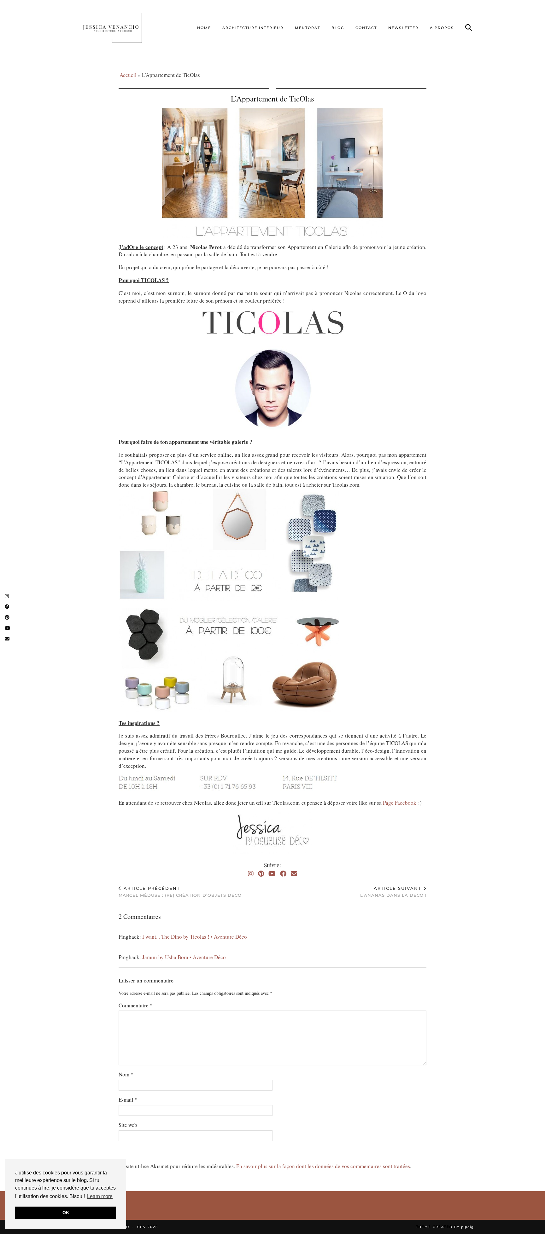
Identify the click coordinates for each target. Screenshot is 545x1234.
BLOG (337, 28)
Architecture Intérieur (253, 28)
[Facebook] (283, 873)
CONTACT (366, 28)
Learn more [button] (100, 1196)
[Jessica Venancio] (120, 28)
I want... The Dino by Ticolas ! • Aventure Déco (194, 936)
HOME (204, 28)
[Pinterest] (261, 873)
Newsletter (403, 28)
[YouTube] (272, 873)
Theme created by (445, 1227)
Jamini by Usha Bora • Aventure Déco (184, 957)
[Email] (294, 873)
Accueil (128, 74)
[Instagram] (251, 873)
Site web (128, 1124)
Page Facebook (399, 802)
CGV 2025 (147, 1227)
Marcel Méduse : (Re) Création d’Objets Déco (180, 892)
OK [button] (65, 1212)
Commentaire (136, 1005)
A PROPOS (442, 28)
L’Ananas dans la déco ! (393, 892)
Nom (126, 1074)
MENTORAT (307, 28)
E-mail (128, 1099)
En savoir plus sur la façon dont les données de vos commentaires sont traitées (323, 1166)
